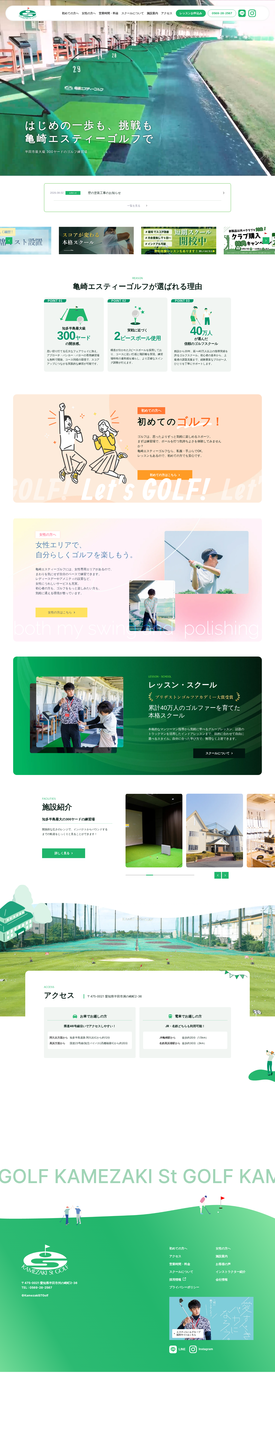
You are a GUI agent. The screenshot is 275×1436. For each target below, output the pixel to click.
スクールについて (181, 1271)
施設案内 (222, 1256)
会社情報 (222, 1279)
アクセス (175, 1256)
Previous (9, 240)
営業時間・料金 (179, 1264)
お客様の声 (223, 1264)
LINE (182, 1349)
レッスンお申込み (191, 13)
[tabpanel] (137, 192)
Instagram (206, 1349)
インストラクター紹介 (231, 1271)
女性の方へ (223, 1248)
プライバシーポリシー (184, 1287)
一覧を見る (136, 205)
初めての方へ (178, 1248)
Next (266, 240)
